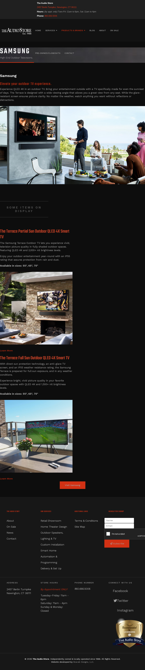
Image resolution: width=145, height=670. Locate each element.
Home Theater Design (54, 526)
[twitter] (102, 16)
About (102, 30)
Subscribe (118, 543)
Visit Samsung (72, 485)
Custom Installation (52, 544)
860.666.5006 (51, 16)
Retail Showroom (51, 520)
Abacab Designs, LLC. (83, 662)
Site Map (80, 526)
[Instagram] (106, 16)
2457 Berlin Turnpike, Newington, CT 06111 (57, 7)
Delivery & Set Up (51, 568)
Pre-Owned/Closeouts (47, 53)
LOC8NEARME (129, 632)
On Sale (114, 30)
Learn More (6, 350)
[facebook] (98, 16)
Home (38, 30)
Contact (69, 53)
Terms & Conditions (86, 520)
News (10, 532)
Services (50, 30)
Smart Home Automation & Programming (49, 556)
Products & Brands (72, 30)
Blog (92, 30)
